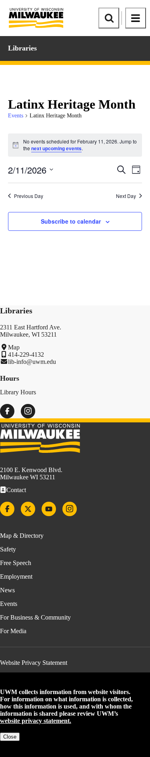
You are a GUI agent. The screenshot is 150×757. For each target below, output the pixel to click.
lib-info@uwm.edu (32, 361)
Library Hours (18, 392)
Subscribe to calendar (71, 221)
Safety (8, 549)
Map (14, 347)
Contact (16, 489)
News (7, 590)
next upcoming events (56, 148)
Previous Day (28, 196)
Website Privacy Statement (33, 662)
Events (15, 116)
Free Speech (15, 562)
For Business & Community (35, 617)
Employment (16, 576)
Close (9, 737)
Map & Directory (22, 535)
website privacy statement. (35, 720)
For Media (13, 631)
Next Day (126, 196)
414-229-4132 (26, 354)
